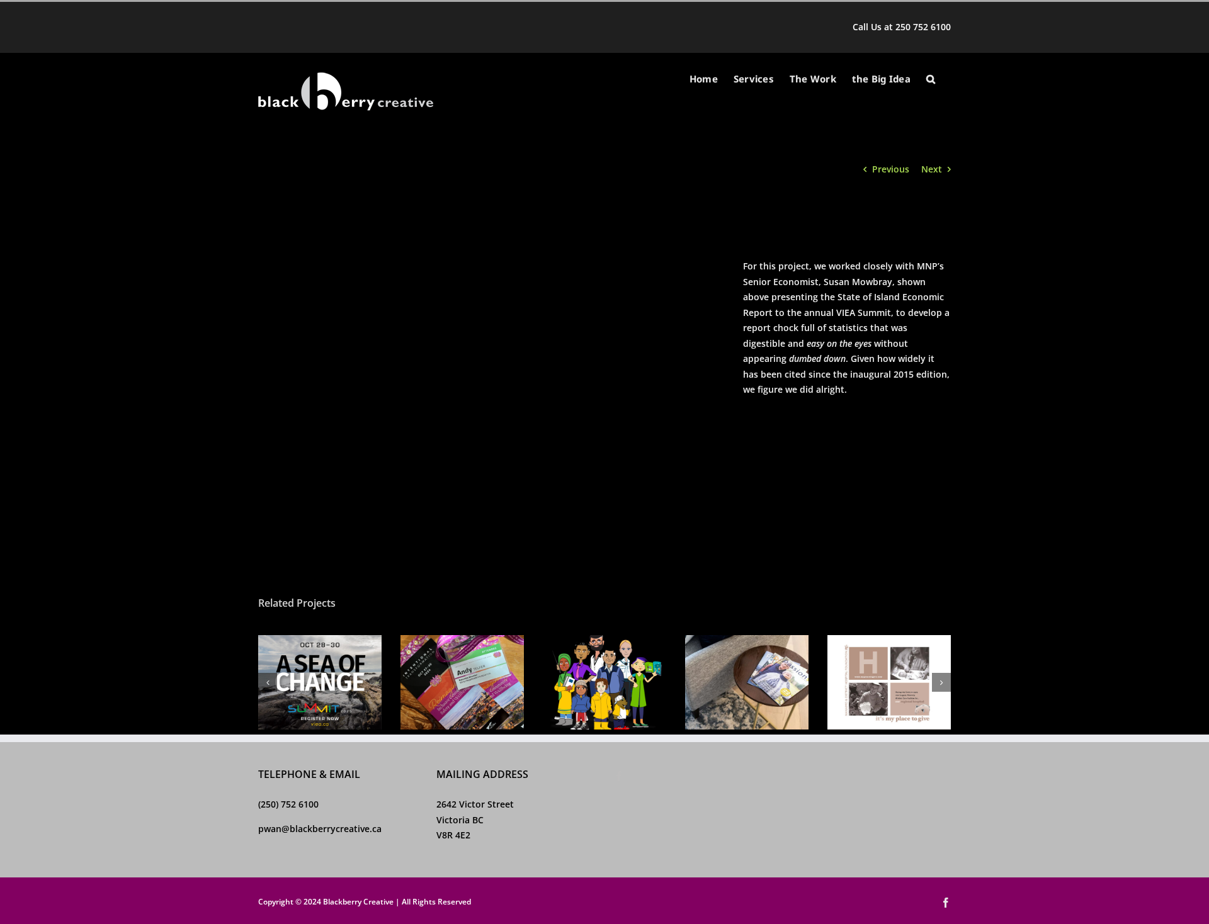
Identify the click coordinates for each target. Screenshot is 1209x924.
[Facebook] (619, 776)
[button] (930, 79)
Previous (890, 169)
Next (931, 169)
